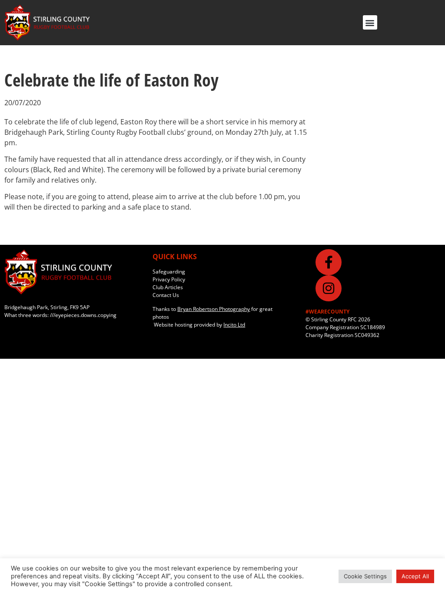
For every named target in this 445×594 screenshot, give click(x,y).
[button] (370, 22)
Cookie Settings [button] (365, 576)
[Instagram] (328, 288)
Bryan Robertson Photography (213, 309)
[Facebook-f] (328, 262)
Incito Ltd (234, 324)
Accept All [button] (415, 576)
